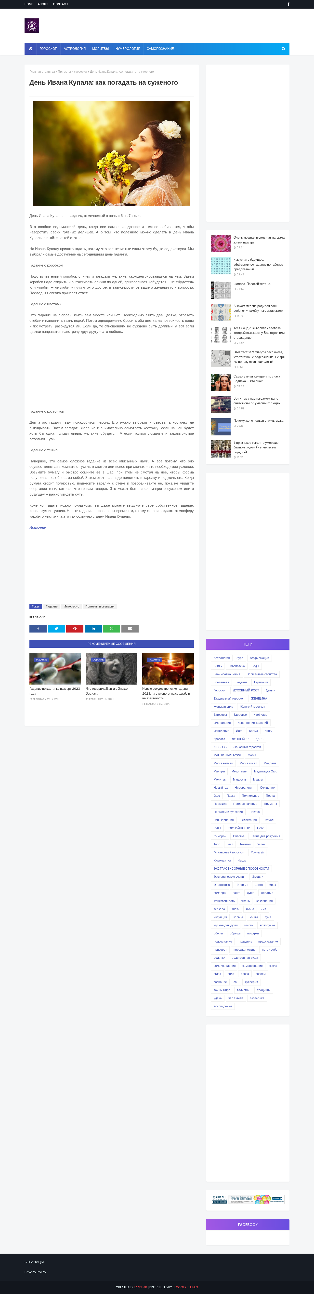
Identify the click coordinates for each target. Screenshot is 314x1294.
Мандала (270, 763)
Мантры (219, 771)
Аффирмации (259, 658)
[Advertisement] (111, 374)
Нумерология (244, 787)
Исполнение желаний (252, 723)
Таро (217, 844)
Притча (254, 812)
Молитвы (220, 779)
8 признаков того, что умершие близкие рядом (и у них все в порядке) (256, 447)
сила (231, 974)
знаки (235, 909)
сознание (220, 982)
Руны (217, 828)
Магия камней (223, 763)
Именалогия (222, 723)
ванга (236, 893)
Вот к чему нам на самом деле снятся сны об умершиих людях (257, 401)
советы (261, 974)
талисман (243, 990)
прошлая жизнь (244, 949)
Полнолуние (250, 796)
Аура (239, 658)
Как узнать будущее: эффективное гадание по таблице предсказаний (258, 264)
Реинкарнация (224, 820)
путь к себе (269, 949)
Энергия (242, 885)
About (43, 4)
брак (272, 885)
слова (245, 974)
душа (250, 893)
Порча (270, 796)
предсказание (268, 941)
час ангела (235, 998)
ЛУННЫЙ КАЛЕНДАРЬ (247, 739)
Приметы (270, 804)
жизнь (245, 901)
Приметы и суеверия (72, 71)
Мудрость (240, 779)
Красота (219, 739)
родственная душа (245, 958)
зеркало (219, 909)
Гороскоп (220, 690)
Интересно (71, 606)
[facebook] (287, 4)
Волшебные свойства (262, 674)
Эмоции (257, 877)
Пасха (231, 796)
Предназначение (245, 804)
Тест (230, 844)
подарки (253, 933)
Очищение (267, 787)
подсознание (223, 941)
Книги (269, 731)
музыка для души (226, 925)
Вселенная (221, 682)
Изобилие (260, 715)
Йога (239, 731)
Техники (245, 844)
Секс (260, 828)
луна (268, 917)
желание (267, 893)
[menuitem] (31, 49)
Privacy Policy (35, 1272)
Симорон (220, 836)
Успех (261, 844)
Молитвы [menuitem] (100, 48)
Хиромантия (222, 860)
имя (263, 909)
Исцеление (221, 731)
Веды (255, 666)
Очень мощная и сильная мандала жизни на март (259, 240)
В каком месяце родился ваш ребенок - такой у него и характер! (259, 308)
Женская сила (223, 706)
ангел (259, 885)
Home (29, 4)
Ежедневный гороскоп (229, 698)
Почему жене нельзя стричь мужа (258, 420)
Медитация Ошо (265, 771)
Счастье (239, 836)
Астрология (222, 658)
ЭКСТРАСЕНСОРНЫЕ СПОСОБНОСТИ (241, 868)
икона (250, 909)
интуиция (220, 917)
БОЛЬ (218, 666)
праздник (245, 941)
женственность (224, 901)
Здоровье (240, 715)
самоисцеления (225, 966)
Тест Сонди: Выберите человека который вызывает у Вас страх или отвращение (259, 333)
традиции (264, 990)
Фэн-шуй (257, 852)
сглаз (217, 974)
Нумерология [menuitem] (128, 48)
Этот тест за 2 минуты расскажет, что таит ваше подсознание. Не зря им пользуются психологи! (259, 357)
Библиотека (236, 666)
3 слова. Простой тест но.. (253, 284)
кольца (238, 917)
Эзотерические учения (230, 877)
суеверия (251, 982)
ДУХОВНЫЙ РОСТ (246, 690)
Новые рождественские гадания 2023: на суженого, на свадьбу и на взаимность (166, 693)
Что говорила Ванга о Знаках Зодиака (107, 691)
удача (218, 998)
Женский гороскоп (252, 706)
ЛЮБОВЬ (220, 747)
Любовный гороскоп (247, 747)
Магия (252, 755)
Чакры (242, 860)
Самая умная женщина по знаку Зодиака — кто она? (257, 379)
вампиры (220, 893)
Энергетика (222, 885)
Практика (220, 804)
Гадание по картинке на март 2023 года (54, 691)
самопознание (252, 966)
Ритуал (268, 820)
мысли (248, 925)
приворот (220, 949)
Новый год (221, 787)
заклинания (264, 901)
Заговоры (220, 715)
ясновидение (223, 1006)
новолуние (267, 925)
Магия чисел (248, 763)
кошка (254, 917)
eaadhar (140, 1287)
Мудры (258, 779)
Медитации (240, 771)
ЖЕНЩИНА (259, 698)
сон (236, 982)
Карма (253, 731)
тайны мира (222, 990)
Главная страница (42, 71)
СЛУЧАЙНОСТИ (239, 828)
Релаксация (248, 820)
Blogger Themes (185, 1287)
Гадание (52, 606)
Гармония (261, 682)
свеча (273, 966)
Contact (60, 4)
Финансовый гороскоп (229, 852)
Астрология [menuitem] (75, 48)
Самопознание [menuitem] (160, 48)
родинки (219, 958)
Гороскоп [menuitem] (48, 48)
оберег (218, 933)
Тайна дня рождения (265, 836)
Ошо (217, 796)
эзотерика (257, 998)
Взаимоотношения (227, 674)
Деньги (270, 690)
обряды (235, 933)
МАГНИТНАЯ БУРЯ (227, 755)
